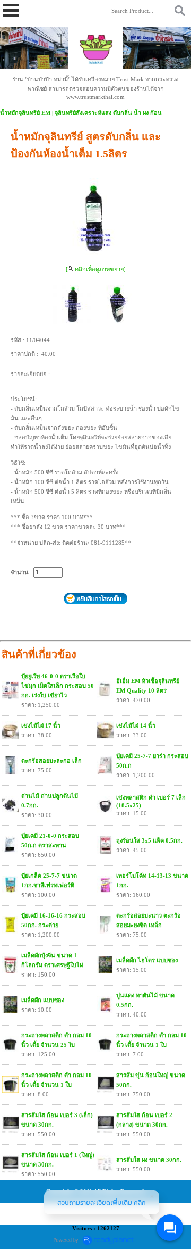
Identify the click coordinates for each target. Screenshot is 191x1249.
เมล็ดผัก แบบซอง (42, 1000)
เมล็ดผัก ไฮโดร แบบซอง (147, 960)
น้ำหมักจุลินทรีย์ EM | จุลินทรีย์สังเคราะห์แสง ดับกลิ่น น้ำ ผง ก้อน (81, 113)
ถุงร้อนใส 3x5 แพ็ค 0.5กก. (149, 840)
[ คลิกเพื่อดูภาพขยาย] (96, 269)
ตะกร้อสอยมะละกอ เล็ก (51, 760)
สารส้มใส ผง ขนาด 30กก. (148, 1159)
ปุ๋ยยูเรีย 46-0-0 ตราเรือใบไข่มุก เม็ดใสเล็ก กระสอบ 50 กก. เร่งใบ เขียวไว (57, 685)
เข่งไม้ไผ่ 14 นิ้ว (135, 725)
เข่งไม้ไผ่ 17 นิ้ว (40, 725)
